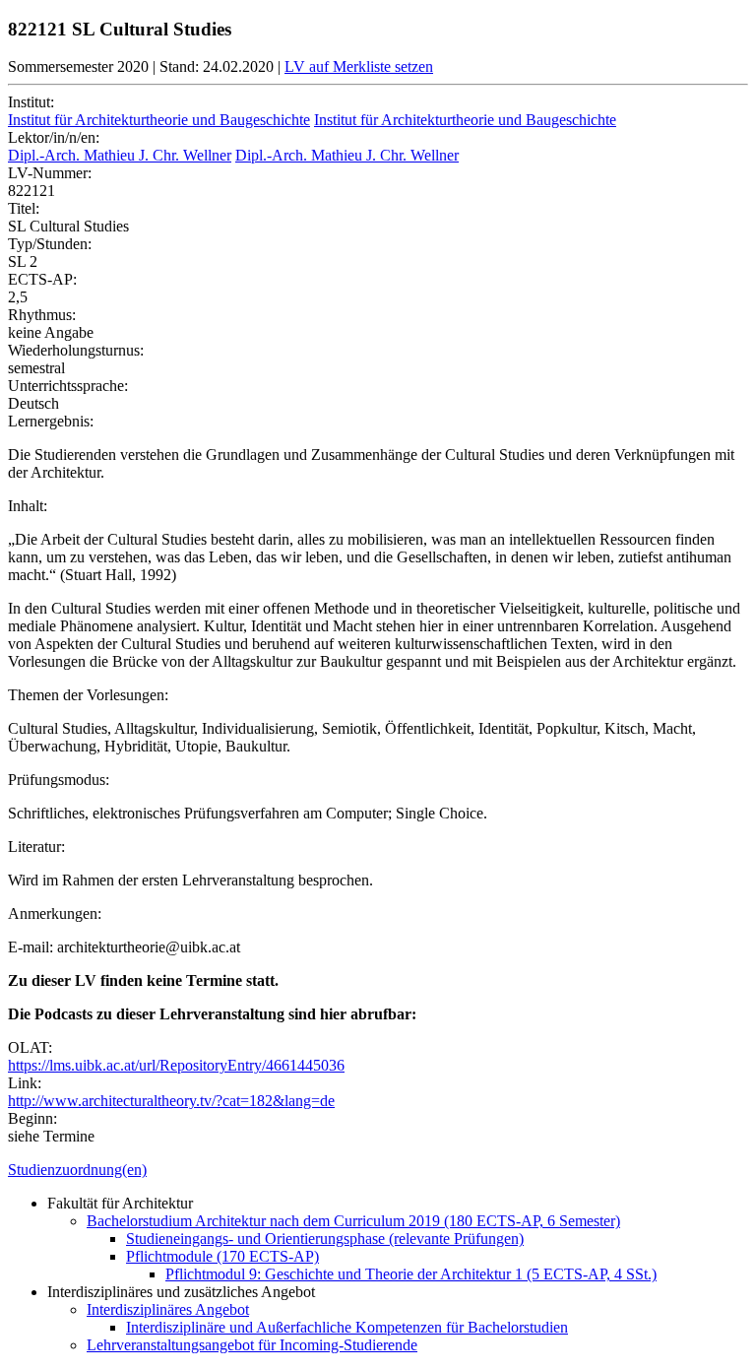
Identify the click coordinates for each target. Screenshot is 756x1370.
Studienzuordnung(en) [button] (77, 1169)
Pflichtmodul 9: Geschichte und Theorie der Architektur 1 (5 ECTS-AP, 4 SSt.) (411, 1274)
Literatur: (36, 846)
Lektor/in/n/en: (53, 137)
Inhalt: (27, 505)
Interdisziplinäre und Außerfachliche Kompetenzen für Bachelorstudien (347, 1327)
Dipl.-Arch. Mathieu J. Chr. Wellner (119, 155)
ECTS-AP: (42, 279)
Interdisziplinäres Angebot (168, 1309)
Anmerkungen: (54, 913)
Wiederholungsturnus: (76, 350)
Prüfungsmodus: (58, 779)
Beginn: (32, 1118)
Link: (24, 1083)
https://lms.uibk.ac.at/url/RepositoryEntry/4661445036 (176, 1065)
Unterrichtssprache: (68, 385)
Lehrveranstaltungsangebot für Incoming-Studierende (252, 1345)
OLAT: (30, 1047)
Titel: (23, 208)
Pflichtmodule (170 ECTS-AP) (222, 1256)
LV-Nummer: (50, 172)
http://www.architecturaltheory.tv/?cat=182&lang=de (171, 1100)
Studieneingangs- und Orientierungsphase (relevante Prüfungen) (325, 1238)
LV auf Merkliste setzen (358, 66)
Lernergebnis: (51, 421)
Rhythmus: (42, 314)
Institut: (31, 102)
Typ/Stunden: (50, 243)
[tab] (378, 1170)
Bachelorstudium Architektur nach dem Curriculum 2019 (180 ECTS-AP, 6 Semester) (353, 1220)
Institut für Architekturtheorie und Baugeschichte (159, 119)
